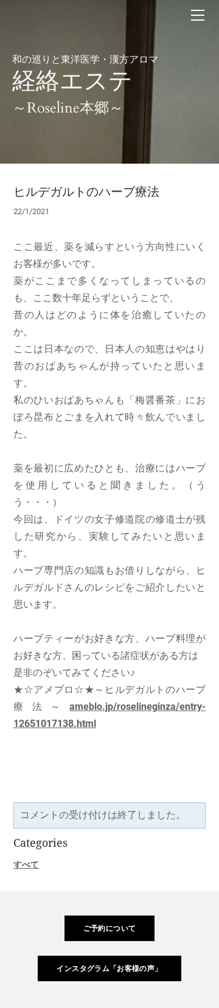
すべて (26, 864)
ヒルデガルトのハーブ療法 (86, 192)
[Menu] (197, 15)
